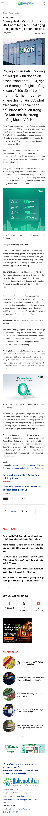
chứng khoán (14, 499)
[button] (42, 769)
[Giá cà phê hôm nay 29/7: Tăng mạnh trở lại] (9, 694)
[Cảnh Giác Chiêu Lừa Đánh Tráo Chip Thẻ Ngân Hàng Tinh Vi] (9, 678)
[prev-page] (4, 587)
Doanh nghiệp (14, 13)
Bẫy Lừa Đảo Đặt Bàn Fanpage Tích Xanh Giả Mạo (30, 710)
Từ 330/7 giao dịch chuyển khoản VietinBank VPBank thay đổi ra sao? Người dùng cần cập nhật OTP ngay (23, 560)
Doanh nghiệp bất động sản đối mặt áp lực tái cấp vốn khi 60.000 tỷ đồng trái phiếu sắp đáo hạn (23, 548)
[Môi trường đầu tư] (26, 3)
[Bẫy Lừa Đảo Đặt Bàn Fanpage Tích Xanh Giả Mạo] (9, 710)
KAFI (23, 499)
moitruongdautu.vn (20, 796)
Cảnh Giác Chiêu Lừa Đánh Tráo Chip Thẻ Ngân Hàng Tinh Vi (30, 679)
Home (5, 13)
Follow (24, 602)
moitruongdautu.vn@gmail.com (19, 800)
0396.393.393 (7, 803)
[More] (33, 511)
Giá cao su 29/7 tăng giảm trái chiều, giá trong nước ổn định (30, 726)
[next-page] (8, 587)
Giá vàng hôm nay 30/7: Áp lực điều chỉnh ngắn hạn (30, 663)
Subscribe (38, 602)
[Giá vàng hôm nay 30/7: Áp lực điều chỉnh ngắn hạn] (9, 662)
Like (9, 602)
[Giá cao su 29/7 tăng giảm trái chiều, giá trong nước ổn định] (9, 726)
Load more (23, 737)
